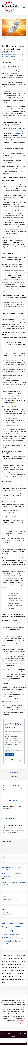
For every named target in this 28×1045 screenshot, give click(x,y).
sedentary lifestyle (14, 941)
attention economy (19, 923)
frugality (13, 930)
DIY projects (5, 927)
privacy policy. (17, 1023)
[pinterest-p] (16, 1040)
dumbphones (15, 927)
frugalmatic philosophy (8, 934)
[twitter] (13, 1040)
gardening (17, 934)
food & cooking (5, 931)
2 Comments (12, 56)
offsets (13, 937)
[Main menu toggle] (24, 7)
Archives (5, 909)
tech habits (5, 944)
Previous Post (14, 772)
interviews (6, 937)
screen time (5, 941)
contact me (15, 705)
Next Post (14, 776)
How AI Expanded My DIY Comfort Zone (12, 867)
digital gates (16, 133)
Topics (4, 896)
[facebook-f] (10, 1040)
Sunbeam (17, 658)
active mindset (7, 923)
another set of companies (11, 654)
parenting (19, 938)
